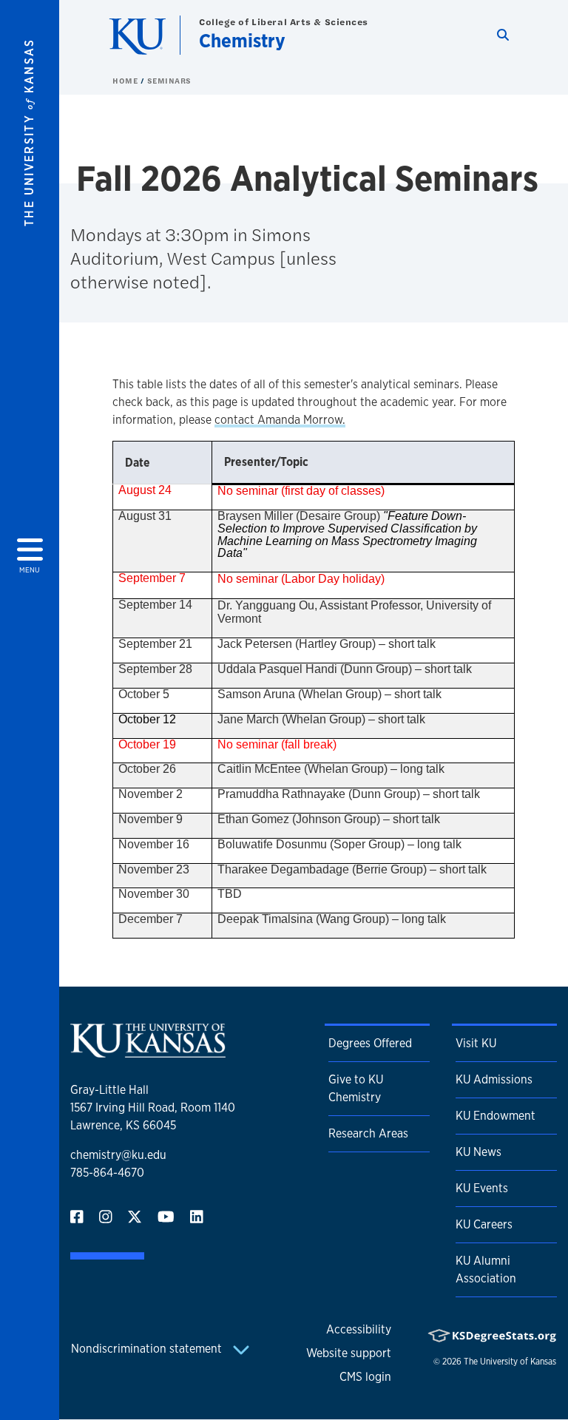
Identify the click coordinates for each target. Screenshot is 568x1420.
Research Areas (368, 1133)
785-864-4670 (107, 1172)
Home (126, 80)
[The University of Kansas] (148, 1051)
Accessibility (358, 1329)
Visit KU (476, 1043)
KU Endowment (495, 1115)
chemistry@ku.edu (118, 1155)
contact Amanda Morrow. (279, 419)
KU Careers (484, 1224)
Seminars (169, 80)
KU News (478, 1152)
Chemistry (242, 40)
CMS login (365, 1376)
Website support (348, 1353)
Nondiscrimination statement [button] (148, 1348)
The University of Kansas (510, 1361)
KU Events (482, 1188)
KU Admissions (494, 1079)
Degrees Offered (370, 1043)
